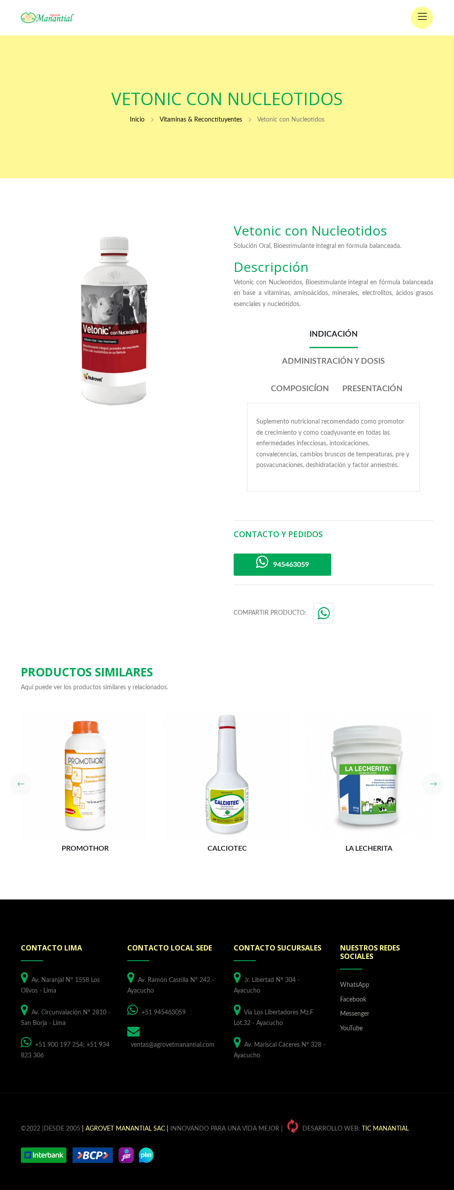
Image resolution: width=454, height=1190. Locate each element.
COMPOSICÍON (300, 389)
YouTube (351, 1028)
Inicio (137, 120)
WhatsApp (354, 985)
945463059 (288, 564)
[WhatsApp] (324, 616)
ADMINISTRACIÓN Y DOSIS (333, 361)
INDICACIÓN (333, 334)
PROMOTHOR (85, 848)
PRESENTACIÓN (372, 389)
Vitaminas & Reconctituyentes (201, 120)
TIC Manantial (385, 1129)
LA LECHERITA (368, 848)
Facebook (353, 1000)
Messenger (354, 1014)
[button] (21, 784)
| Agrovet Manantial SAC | (125, 1129)
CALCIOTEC (227, 848)
